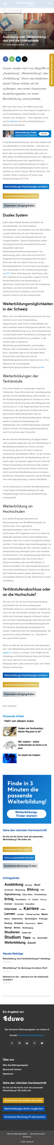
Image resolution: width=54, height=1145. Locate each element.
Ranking (8, 923)
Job (20, 909)
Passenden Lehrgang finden (19, 205)
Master (44, 914)
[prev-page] (4, 768)
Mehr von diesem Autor (19, 721)
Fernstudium (21, 899)
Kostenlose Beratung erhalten (20, 196)
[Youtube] (42, 1043)
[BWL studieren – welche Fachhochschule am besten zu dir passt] (10, 745)
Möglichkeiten (17, 918)
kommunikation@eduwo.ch (31, 1035)
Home (3, 10)
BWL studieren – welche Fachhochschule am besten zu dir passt (32, 744)
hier (42, 367)
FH (29, 899)
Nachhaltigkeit (31, 918)
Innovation (30, 904)
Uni (34, 938)
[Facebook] (5, 59)
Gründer (8, 903)
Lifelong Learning (32, 914)
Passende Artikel (13, 716)
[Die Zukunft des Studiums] (10, 758)
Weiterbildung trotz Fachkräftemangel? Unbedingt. (27, 958)
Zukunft (31, 942)
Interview (10, 908)
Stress (17, 927)
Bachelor (28, 885)
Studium (12, 937)
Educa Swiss (27, 894)
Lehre (43, 909)
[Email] (24, 59)
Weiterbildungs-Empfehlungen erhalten (25, 186)
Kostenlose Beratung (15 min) (20, 865)
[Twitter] (34, 1043)
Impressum (8, 1073)
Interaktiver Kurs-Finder (17, 849)
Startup (8, 927)
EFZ (8, 273)
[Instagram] (19, 1043)
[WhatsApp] (12, 59)
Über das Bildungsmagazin (15, 1065)
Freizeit (35, 899)
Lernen (9, 913)
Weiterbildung (14, 942)
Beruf (37, 884)
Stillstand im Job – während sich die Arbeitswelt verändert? (25, 978)
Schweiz (18, 923)
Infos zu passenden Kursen (18, 857)
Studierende (26, 932)
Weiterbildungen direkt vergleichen (23, 1108)
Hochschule (19, 904)
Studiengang (27, 927)
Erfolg (9, 898)
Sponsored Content (12, 1069)
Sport (40, 923)
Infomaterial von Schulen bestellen (23, 1100)
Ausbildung (13, 884)
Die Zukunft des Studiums (29, 755)
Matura (7, 918)
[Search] (50, 4)
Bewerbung (20, 889)
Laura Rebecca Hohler (16, 45)
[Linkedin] (18, 59)
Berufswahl (8, 890)
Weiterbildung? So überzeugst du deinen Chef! (25, 967)
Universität (42, 937)
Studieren (12, 932)
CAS (42, 890)
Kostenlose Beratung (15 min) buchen (24, 1116)
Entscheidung (40, 894)
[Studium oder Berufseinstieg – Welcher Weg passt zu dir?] (10, 731)
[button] (4, 4)
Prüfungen (43, 918)
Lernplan (20, 914)
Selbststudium (30, 923)
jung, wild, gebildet (16, 10)
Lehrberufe (12, 121)
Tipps (27, 937)
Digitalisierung (12, 894)
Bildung (33, 889)
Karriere (31, 908)
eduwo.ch (7, 652)
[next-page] (9, 768)
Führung (43, 899)
